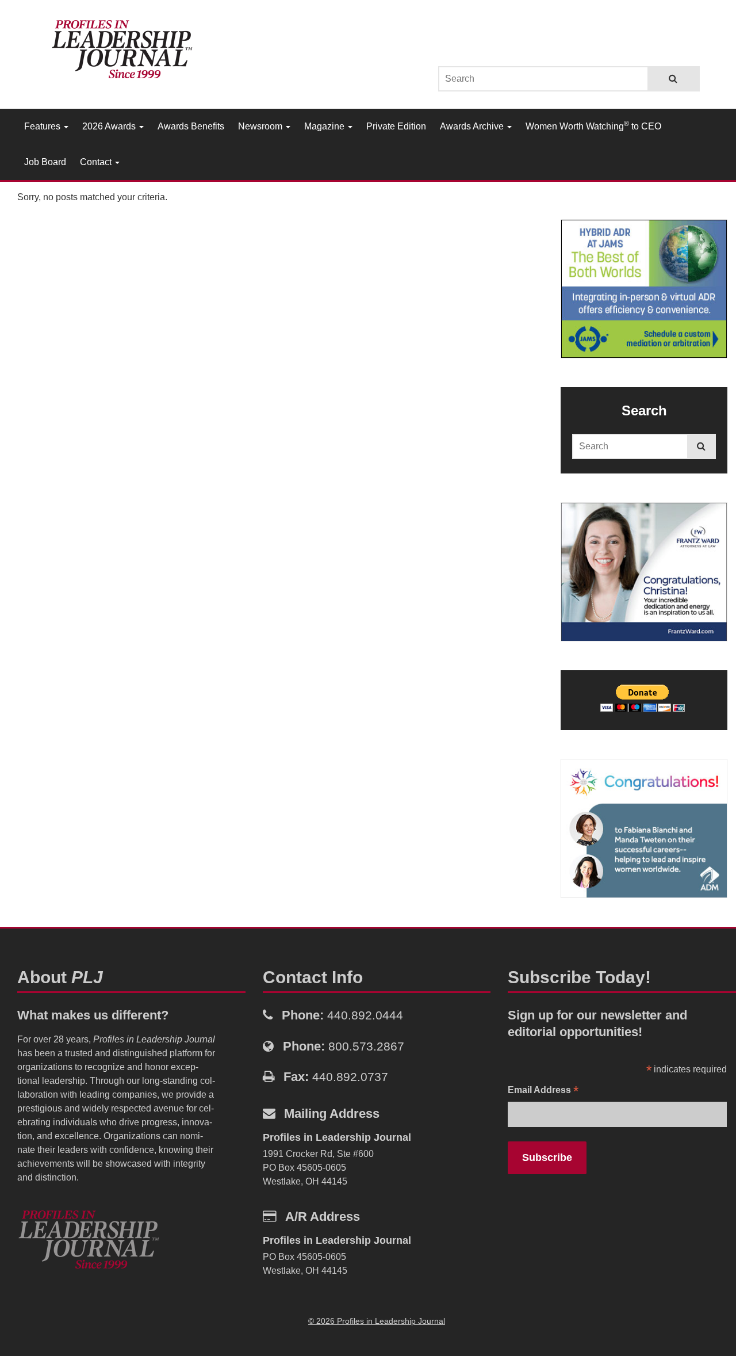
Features (43, 126)
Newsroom (261, 126)
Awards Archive (473, 126)
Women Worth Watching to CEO (593, 125)
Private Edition (396, 126)
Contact (97, 162)
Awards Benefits (191, 126)
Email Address (543, 1091)
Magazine (325, 126)
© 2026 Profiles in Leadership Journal (376, 1321)
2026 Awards (110, 126)
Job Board (45, 162)
